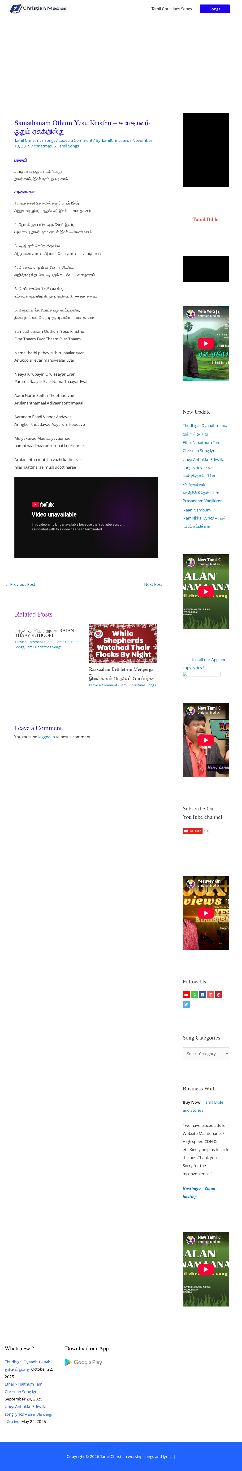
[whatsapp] (195, 994)
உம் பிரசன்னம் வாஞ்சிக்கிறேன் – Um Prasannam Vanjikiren (203, 492)
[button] (215, 8)
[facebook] (203, 994)
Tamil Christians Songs (171, 8)
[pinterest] (219, 994)
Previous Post (20, 584)
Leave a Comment (75, 140)
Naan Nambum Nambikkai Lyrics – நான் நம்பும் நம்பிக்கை (204, 518)
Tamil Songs (68, 146)
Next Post (155, 584)
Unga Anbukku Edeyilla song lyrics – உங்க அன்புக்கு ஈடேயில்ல (203, 467)
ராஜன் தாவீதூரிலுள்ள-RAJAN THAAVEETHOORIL (44, 632)
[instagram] (211, 994)
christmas (43, 146)
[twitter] (187, 1004)
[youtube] (187, 994)
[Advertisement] (121, 53)
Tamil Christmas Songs (34, 140)
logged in (46, 736)
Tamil (50, 642)
